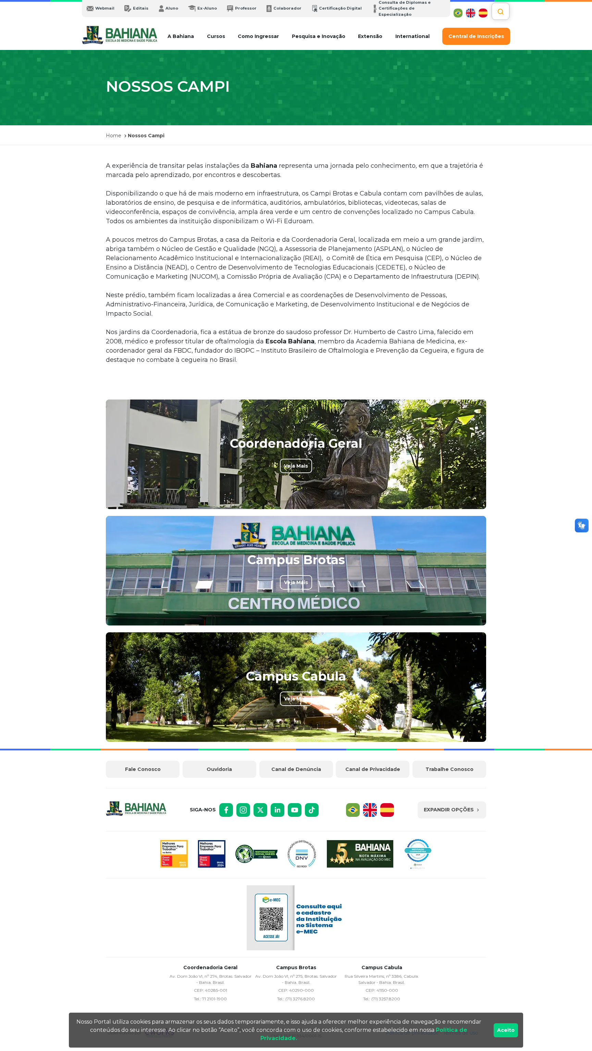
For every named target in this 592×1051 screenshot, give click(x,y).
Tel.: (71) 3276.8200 (296, 998)
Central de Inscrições (476, 36)
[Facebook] (226, 810)
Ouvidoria (219, 769)
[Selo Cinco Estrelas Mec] (360, 854)
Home (113, 135)
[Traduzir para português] (458, 13)
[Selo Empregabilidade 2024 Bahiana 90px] (418, 854)
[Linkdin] (277, 810)
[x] (260, 810)
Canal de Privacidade (372, 769)
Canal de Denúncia (296, 769)
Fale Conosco (143, 769)
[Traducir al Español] (483, 13)
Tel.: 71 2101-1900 (210, 998)
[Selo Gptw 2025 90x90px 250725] (174, 854)
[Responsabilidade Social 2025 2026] (257, 854)
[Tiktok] (312, 810)
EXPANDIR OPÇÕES (449, 810)
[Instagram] (243, 810)
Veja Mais (296, 466)
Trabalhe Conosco (449, 769)
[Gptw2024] (211, 854)
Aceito (506, 1030)
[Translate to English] (470, 13)
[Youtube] (294, 810)
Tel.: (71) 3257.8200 (381, 998)
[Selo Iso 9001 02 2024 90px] (301, 854)
